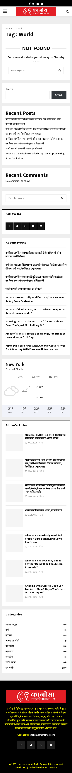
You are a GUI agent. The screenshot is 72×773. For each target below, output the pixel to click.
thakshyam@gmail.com (42, 735)
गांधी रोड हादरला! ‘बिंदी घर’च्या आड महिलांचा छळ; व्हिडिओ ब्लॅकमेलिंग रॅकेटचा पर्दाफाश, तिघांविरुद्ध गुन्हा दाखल (36, 267)
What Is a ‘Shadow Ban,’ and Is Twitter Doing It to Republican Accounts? (35, 311)
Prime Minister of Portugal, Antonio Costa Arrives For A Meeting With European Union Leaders (35, 348)
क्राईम (9, 635)
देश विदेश (10, 646)
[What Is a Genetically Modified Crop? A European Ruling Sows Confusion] (14, 543)
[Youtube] (51, 745)
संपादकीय (10, 668)
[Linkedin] (41, 745)
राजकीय (9, 657)
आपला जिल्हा (11, 624)
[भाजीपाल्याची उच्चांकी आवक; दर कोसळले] (14, 518)
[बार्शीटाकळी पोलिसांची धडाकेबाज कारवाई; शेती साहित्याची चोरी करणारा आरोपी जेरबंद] (14, 442)
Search (9, 89)
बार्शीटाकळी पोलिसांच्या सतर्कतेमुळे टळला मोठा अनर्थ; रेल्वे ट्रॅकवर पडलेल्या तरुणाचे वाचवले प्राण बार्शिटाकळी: (34, 279)
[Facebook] (21, 745)
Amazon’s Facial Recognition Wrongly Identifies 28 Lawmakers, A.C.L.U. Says (36, 336)
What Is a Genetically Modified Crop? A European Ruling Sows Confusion (35, 299)
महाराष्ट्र (9, 651)
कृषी (7, 630)
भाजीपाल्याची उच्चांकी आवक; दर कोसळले (24, 148)
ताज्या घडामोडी (12, 641)
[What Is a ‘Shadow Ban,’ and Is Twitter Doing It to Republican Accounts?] (14, 568)
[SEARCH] (62, 198)
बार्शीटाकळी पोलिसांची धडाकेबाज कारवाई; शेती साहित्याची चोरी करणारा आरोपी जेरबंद (33, 255)
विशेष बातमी (11, 662)
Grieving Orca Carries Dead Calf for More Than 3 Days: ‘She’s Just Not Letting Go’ (35, 323)
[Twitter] (31, 745)
